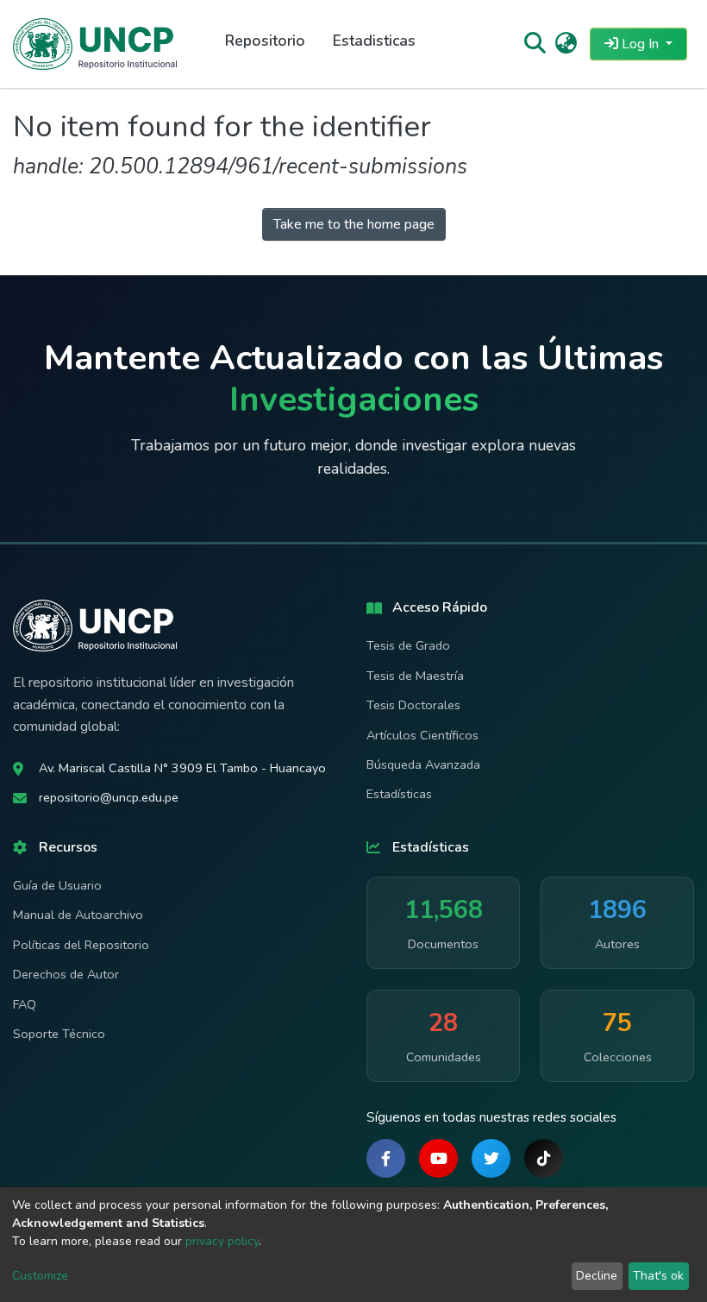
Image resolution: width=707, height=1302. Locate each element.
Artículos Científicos (422, 735)
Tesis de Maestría (415, 675)
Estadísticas (399, 793)
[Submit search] (534, 44)
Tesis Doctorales (413, 705)
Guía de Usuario (57, 885)
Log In (640, 44)
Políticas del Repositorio (81, 944)
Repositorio (265, 40)
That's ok (658, 1275)
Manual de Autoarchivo (78, 914)
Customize (40, 1275)
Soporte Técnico (59, 1033)
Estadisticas (374, 40)
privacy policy (222, 1241)
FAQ (24, 1004)
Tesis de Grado (408, 645)
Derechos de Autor (66, 974)
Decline (596, 1275)
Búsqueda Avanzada (423, 764)
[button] (566, 44)
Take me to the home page (354, 224)
